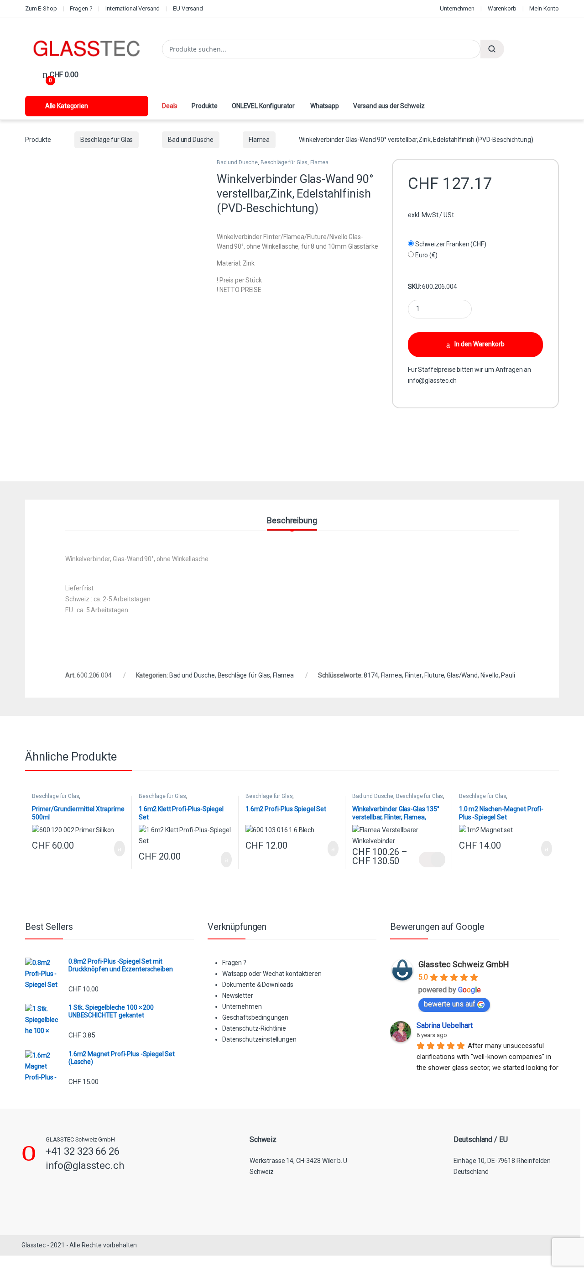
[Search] (492, 49)
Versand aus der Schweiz (389, 105)
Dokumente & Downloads (257, 984)
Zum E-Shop (41, 8)
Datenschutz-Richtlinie (254, 1028)
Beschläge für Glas (106, 139)
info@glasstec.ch (432, 380)
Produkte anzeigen (432, 859)
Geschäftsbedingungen (255, 1017)
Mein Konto (544, 8)
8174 (371, 675)
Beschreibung (292, 520)
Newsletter (237, 995)
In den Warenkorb (479, 344)
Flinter (413, 675)
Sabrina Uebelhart (445, 1025)
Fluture (434, 675)
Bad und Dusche (191, 139)
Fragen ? (81, 8)
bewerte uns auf (449, 1004)
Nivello (489, 675)
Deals (169, 105)
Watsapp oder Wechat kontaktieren (272, 973)
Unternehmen (457, 8)
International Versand (132, 8)
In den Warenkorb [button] (109, 848)
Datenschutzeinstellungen (259, 1039)
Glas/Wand (462, 675)
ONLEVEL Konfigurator (263, 105)
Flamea (259, 139)
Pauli (508, 675)
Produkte (205, 105)
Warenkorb (502, 8)
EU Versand (188, 8)
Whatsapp (324, 105)
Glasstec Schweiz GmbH (463, 964)
